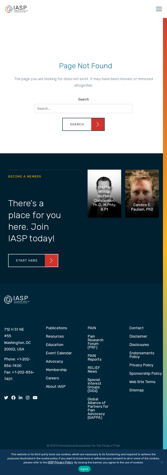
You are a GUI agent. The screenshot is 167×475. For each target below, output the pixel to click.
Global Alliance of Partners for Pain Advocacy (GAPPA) (98, 408)
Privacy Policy (141, 365)
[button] (83, 124)
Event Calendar (59, 353)
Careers (52, 378)
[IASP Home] (16, 9)
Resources (55, 337)
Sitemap (136, 390)
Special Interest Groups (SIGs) (94, 385)
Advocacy (54, 362)
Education (54, 345)
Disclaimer (138, 337)
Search (83, 99)
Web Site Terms (142, 382)
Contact (136, 328)
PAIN (92, 328)
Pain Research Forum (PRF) (95, 342)
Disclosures (139, 345)
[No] (162, 462)
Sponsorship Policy (145, 374)
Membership (56, 370)
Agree (84, 469)
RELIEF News (94, 370)
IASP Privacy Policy (60, 462)
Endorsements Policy (141, 355)
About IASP (56, 387)
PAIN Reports (94, 358)
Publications (56, 328)
